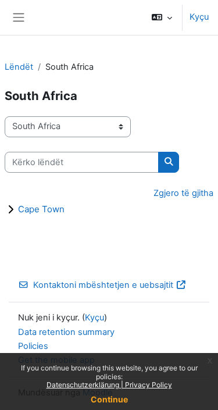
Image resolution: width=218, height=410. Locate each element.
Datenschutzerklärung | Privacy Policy (109, 384)
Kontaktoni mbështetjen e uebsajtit (103, 285)
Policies (33, 346)
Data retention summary (66, 332)
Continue (109, 399)
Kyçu (199, 17)
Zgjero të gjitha (183, 193)
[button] (162, 17)
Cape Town (41, 209)
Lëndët (19, 67)
